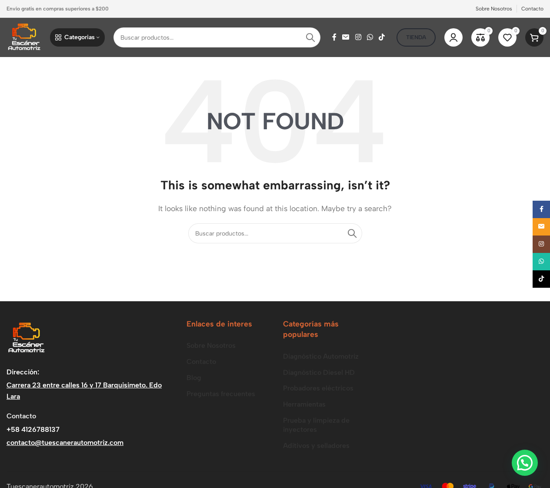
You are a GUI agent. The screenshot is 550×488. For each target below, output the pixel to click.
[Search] (310, 37)
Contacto (201, 361)
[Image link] (26, 337)
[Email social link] (346, 37)
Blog (194, 378)
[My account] (453, 37)
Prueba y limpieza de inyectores (316, 425)
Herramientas (304, 404)
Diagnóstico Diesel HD (319, 372)
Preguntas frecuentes (221, 394)
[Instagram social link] (358, 37)
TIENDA (416, 37)
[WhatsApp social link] (370, 37)
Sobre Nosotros (211, 345)
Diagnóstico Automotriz (321, 356)
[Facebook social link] (334, 37)
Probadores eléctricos (318, 388)
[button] (525, 463)
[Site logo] (24, 37)
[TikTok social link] (382, 37)
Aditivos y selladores (316, 445)
